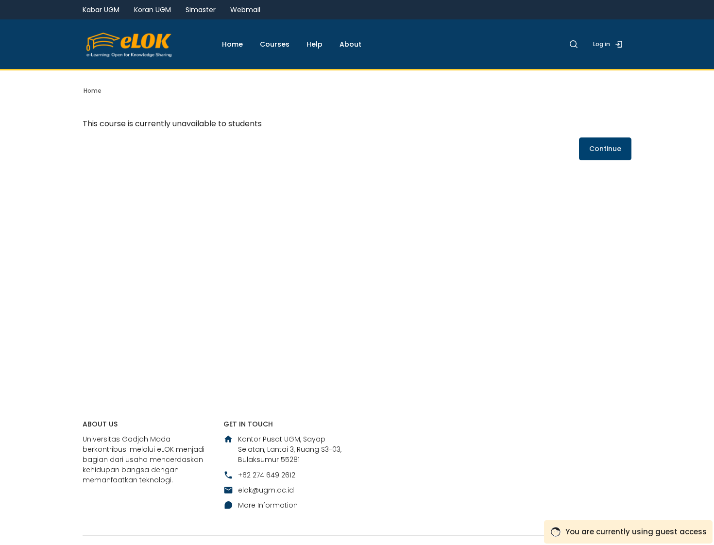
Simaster (201, 10)
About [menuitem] (350, 44)
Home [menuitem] (232, 44)
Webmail (245, 10)
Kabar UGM (101, 10)
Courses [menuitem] (274, 44)
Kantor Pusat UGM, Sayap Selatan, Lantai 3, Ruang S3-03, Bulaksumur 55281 (289, 449)
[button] (573, 44)
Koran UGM (152, 10)
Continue (605, 148)
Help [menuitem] (314, 44)
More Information (268, 505)
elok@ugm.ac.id (266, 490)
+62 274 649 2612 (266, 475)
